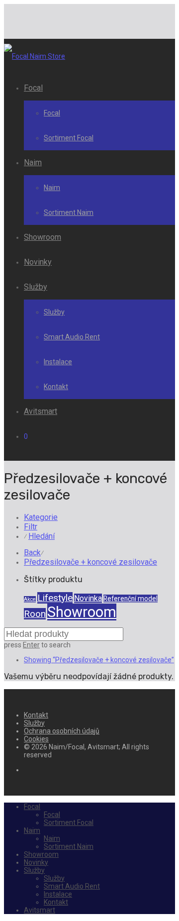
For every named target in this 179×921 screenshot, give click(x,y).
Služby (35, 287)
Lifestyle (55, 598)
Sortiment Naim (68, 212)
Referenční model (130, 599)
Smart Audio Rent (72, 337)
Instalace (58, 362)
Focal (33, 88)
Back (32, 552)
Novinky (38, 262)
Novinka (88, 598)
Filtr (30, 526)
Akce (30, 599)
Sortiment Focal (68, 138)
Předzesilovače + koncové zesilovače (90, 562)
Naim (33, 162)
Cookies (36, 739)
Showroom (42, 237)
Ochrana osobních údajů (61, 731)
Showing (99, 660)
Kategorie (41, 517)
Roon (35, 613)
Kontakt (56, 387)
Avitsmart (40, 411)
